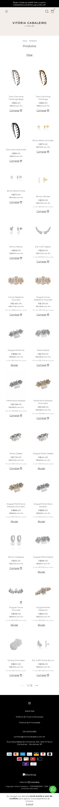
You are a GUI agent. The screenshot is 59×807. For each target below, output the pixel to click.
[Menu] (7, 11)
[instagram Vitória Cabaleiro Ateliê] (29, 703)
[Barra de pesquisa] (47, 11)
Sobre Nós (29, 711)
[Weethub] (29, 774)
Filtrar (29, 55)
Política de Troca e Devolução (29, 717)
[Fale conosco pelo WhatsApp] (53, 789)
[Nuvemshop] (29, 782)
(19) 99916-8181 (29, 731)
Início (25, 41)
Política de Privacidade (29, 722)
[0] (52, 12)
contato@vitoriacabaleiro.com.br (29, 736)
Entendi (29, 804)
